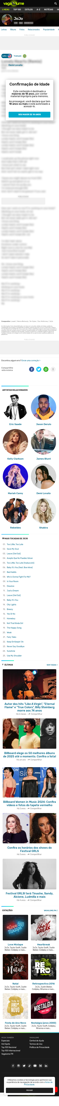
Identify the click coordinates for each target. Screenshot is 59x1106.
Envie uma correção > (31, 360)
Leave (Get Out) (14, 554)
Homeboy (11, 618)
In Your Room (12, 581)
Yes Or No (11, 614)
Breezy (10, 609)
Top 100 (17, 9)
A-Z (38, 9)
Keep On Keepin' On (15, 642)
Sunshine (11, 651)
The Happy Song (14, 628)
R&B (20, 23)
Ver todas (51, 665)
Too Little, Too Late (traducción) (20, 563)
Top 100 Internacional (10, 1051)
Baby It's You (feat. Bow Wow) (20, 567)
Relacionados (34, 29)
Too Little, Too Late (15, 544)
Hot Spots (5, 1044)
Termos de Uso (36, 1044)
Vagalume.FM (50, 910)
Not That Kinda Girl (15, 623)
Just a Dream (13, 591)
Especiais (5, 1041)
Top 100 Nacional (8, 1047)
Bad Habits (11, 572)
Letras (4, 29)
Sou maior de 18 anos (29, 114)
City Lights (11, 604)
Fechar (29, 1090)
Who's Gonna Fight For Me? (18, 577)
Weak (9, 632)
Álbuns (13, 29)
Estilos (29, 9)
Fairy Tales (11, 637)
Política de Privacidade (39, 1047)
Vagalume (13, 3)
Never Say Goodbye (15, 646)
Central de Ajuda (37, 1041)
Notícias (48, 9)
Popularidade (49, 29)
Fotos (21, 29)
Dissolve (10, 586)
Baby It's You (12, 600)
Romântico (28, 23)
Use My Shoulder (14, 656)
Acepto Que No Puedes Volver (20, 558)
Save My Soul (13, 549)
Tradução (17, 56)
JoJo (18, 18)
